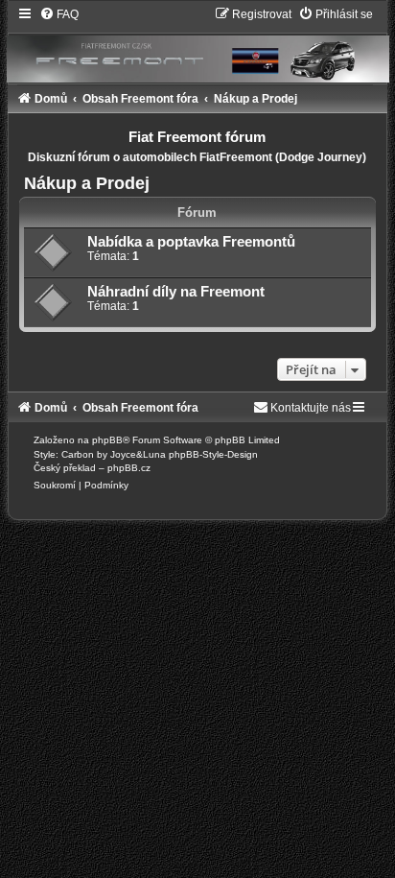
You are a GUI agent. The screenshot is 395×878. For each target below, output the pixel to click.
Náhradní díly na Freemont (176, 291)
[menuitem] (59, 14)
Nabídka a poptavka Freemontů (191, 241)
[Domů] (198, 44)
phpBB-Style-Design (213, 454)
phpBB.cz (129, 468)
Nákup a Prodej (87, 183)
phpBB (107, 440)
